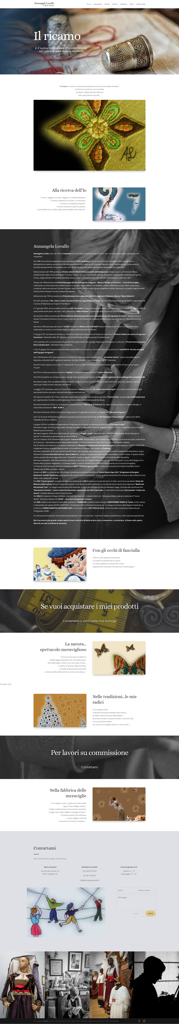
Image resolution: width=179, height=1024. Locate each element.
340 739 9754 (91, 871)
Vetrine (114, 4)
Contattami (89, 767)
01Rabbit (45, 1021)
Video (132, 4)
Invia (150, 913)
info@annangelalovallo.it (89, 880)
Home (89, 4)
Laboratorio (98, 4)
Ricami (107, 4)
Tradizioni (123, 4)
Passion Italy (140, 4)
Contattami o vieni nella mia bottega (89, 621)
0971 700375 (91, 876)
